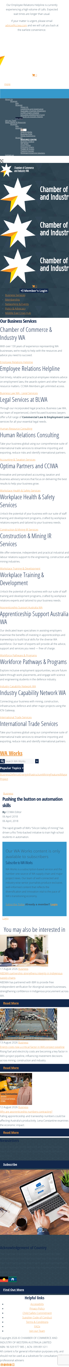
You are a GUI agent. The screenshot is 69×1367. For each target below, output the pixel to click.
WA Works (11, 753)
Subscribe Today (15, 904)
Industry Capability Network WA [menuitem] (18, 686)
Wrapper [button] (13, 101)
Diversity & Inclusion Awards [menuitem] (32, 116)
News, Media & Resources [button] (15, 122)
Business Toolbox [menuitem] (27, 141)
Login (54, 904)
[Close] (65, 4)
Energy (23, 774)
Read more (11, 1003)
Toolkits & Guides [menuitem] (27, 149)
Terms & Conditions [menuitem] (37, 1322)
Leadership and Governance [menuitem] (32, 109)
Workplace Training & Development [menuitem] (20, 568)
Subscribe (10, 1164)
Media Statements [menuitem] (28, 135)
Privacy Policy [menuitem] (37, 1308)
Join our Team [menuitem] (10, 120)
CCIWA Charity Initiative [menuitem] (30, 112)
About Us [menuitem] (24, 107)
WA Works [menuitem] (25, 143)
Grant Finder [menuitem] (26, 145)
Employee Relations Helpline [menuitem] (16, 362)
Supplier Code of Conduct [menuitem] (37, 1317)
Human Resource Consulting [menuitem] (16, 428)
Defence (15, 774)
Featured (55, 774)
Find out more (13, 1290)
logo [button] (17, 103)
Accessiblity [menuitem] (37, 1304)
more (7, 84)
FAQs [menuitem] (37, 1326)
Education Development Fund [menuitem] (33, 114)
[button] (29, 139)
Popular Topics (11, 768)
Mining (46, 774)
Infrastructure (35, 774)
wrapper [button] (18, 128)
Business (5, 774)
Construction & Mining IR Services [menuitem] (19, 529)
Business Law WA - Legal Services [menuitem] (19, 393)
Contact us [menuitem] (9, 155)
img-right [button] (19, 118)
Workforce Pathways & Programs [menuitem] (18, 655)
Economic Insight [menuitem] (27, 147)
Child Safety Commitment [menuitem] (37, 1313)
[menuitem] (12, 299)
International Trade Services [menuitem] (16, 717)
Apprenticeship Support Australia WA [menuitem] (21, 607)
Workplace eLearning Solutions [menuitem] (33, 153)
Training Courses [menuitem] (27, 151)
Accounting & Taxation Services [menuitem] (17, 459)
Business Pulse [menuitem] (26, 134)
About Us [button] (9, 99)
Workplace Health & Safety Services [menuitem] (20, 490)
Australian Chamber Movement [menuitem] (33, 111)
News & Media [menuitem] (26, 132)
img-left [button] (23, 130)
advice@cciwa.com (16, 25)
